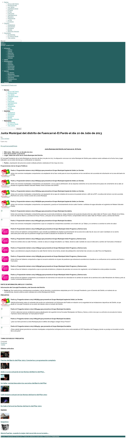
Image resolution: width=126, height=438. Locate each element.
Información (7, 48)
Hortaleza (11, 28)
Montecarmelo (12, 5)
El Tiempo (11, 72)
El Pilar (10, 12)
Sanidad (10, 58)
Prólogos (10, 64)
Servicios (6, 71)
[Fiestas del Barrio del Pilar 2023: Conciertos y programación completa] (5, 357)
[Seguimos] (5, 418)
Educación (11, 56)
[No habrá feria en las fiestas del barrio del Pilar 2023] (5, 403)
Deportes (10, 53)
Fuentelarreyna (12, 15)
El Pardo (10, 10)
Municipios (7, 33)
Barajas (10, 30)
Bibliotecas (11, 74)
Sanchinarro (11, 26)
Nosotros (6, 82)
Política (10, 50)
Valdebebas (11, 25)
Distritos (6, 23)
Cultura (10, 51)
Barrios (6, 2)
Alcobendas (11, 35)
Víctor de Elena (5, 138)
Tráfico (10, 80)
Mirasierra (11, 17)
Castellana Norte (13, 8)
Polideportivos (12, 79)
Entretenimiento (8, 61)
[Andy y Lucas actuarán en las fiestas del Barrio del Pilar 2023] (5, 368)
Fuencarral (11, 13)
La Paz (10, 20)
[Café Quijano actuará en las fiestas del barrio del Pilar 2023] (5, 391)
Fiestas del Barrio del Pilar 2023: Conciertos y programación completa (28, 360)
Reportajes (11, 67)
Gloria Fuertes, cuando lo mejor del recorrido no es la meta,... (25, 433)
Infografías (11, 69)
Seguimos (5, 422)
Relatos (10, 63)
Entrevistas (11, 66)
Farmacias (11, 77)
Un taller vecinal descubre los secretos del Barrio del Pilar (24, 383)
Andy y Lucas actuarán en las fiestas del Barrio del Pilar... (23, 372)
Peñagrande (11, 18)
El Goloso (11, 22)
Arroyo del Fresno (13, 4)
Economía (11, 54)
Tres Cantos (11, 38)
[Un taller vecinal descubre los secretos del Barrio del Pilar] (5, 380)
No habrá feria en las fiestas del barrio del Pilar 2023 (21, 406)
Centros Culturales (13, 76)
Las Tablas (11, 7)
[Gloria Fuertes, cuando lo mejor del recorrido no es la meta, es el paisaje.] (5, 430)
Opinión (6, 59)
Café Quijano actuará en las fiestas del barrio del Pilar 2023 (24, 395)
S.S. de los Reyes (13, 36)
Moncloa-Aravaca (13, 31)
